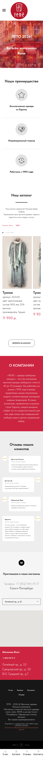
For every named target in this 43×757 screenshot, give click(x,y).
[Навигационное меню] (4, 10)
